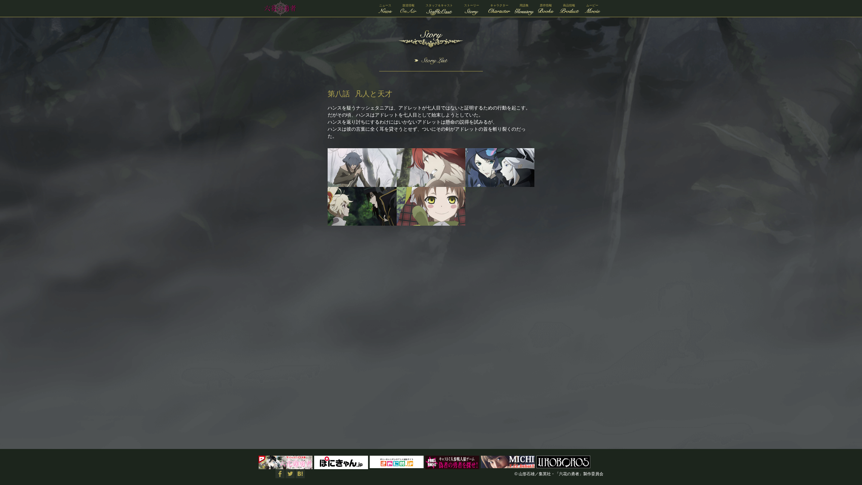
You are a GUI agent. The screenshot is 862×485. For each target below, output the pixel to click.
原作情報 (546, 5)
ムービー (592, 5)
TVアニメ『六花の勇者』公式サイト (279, 8)
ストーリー (471, 5)
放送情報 (408, 5)
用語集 (524, 5)
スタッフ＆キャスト (439, 5)
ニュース (385, 5)
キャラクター (499, 5)
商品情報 (569, 5)
